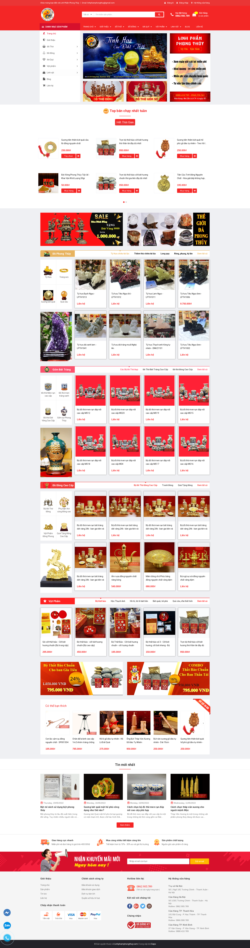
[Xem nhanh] (79, 156)
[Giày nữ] (168, 229)
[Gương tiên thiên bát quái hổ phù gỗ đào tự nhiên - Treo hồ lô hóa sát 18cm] (106, 148)
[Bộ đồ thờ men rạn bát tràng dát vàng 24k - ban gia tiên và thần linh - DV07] (90, 506)
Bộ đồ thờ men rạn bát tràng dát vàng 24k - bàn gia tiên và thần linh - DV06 (124, 528)
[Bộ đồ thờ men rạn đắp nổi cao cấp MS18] (90, 441)
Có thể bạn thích (56, 706)
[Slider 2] (125, 56)
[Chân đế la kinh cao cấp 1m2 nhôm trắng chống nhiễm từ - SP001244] (84, 723)
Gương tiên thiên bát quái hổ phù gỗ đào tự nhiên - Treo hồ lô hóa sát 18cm (133, 143)
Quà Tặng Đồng (185, 485)
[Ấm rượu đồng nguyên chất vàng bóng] (125, 557)
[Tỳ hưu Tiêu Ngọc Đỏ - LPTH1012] (125, 275)
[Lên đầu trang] (242, 931)
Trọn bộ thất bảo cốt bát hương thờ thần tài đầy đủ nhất (192, 645)
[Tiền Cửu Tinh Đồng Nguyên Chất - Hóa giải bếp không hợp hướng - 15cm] (106, 183)
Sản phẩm (45, 889)
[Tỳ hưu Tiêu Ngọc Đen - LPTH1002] (194, 326)
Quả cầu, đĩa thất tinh (183, 601)
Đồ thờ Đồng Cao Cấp (183, 369)
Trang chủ (44, 885)
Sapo (153, 944)
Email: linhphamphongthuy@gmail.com (98, 3)
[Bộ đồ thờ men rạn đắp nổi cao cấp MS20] (125, 391)
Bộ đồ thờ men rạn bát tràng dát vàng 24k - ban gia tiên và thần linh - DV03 (90, 579)
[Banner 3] (146, 91)
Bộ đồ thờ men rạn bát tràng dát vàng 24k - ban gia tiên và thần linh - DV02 (159, 528)
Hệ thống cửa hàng (202, 3)
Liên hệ (43, 898)
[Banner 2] (103, 91)
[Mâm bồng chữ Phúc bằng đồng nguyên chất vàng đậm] (159, 557)
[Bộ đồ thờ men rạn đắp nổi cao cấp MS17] (159, 441)
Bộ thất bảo (100, 601)
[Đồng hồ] (81, 229)
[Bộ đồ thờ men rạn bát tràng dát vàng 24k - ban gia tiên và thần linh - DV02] (159, 506)
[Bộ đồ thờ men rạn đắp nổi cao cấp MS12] (90, 391)
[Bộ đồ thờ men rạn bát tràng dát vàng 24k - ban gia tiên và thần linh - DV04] (194, 506)
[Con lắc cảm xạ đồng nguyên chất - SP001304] (58, 723)
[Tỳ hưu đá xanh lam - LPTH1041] (90, 326)
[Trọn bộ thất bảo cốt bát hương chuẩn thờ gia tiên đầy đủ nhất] (48, 183)
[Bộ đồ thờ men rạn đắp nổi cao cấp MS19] (159, 391)
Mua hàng (68, 156)
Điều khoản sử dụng (90, 885)
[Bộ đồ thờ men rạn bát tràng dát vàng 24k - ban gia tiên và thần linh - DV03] (90, 557)
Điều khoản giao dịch (91, 889)
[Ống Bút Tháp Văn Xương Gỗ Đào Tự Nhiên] (139, 723)
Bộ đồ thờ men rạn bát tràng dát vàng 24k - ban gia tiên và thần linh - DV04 (193, 528)
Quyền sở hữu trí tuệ (91, 898)
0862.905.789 (182, 15)
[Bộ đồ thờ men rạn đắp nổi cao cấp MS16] (194, 441)
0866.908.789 (182, 920)
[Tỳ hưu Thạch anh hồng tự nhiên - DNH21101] (159, 326)
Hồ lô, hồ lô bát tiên (139, 601)
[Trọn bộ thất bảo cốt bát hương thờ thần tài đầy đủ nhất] (48, 148)
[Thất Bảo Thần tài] (168, 678)
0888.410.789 (182, 931)
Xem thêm (125, 825)
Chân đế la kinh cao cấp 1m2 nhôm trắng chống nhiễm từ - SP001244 (83, 742)
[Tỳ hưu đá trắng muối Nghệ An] (125, 326)
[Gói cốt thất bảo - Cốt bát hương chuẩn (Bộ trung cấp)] (164, 148)
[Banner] (56, 336)
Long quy (165, 253)
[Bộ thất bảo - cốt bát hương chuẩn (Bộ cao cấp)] (90, 623)
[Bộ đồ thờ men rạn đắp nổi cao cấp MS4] (125, 441)
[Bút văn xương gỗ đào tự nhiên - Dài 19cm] (166, 723)
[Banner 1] (190, 67)
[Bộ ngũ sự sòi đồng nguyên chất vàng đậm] (194, 557)
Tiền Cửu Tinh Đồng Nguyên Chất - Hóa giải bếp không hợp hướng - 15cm (133, 178)
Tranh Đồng (167, 485)
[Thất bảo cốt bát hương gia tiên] (81, 678)
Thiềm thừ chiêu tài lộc (145, 253)
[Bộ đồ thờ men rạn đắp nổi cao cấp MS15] (194, 391)
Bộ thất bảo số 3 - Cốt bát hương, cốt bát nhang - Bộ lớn (158, 645)
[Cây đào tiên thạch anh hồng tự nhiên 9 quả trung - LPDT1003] (164, 183)
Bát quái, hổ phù (160, 601)
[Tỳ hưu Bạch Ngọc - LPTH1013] (90, 275)
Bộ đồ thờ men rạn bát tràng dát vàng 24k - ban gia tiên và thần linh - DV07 (90, 528)
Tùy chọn (184, 156)
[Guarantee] (139, 925)
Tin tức (43, 894)
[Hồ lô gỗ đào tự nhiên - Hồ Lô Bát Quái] (112, 723)
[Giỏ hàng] (194, 14)
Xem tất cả (202, 253)
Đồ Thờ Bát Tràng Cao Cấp (155, 369)
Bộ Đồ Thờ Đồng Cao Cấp (145, 485)
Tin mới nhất (125, 765)
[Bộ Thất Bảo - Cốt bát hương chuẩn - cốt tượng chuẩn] (125, 623)
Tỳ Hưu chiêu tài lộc (120, 253)
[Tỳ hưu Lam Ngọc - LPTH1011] (159, 275)
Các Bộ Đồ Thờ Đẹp (129, 369)
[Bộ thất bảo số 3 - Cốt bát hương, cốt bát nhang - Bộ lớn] (159, 623)
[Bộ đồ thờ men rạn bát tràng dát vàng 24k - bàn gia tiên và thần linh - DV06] (125, 506)
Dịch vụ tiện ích (88, 894)
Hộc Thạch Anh (118, 601)
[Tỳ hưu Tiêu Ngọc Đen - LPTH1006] (194, 275)
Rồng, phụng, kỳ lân (183, 253)
